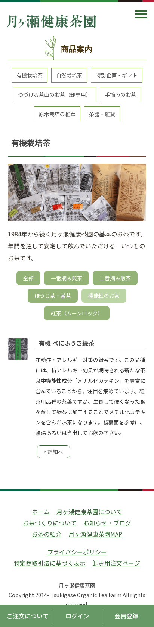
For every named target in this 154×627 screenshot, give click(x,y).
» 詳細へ (53, 451)
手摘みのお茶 (120, 94)
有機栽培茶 (29, 75)
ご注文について (28, 615)
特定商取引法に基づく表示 (50, 562)
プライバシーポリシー (77, 551)
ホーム (41, 511)
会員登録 (126, 615)
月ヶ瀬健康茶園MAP (95, 533)
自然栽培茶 (69, 75)
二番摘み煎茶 (115, 278)
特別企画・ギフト (117, 75)
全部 (28, 278)
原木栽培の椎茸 (57, 114)
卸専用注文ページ (116, 562)
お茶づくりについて (50, 522)
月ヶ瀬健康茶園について (89, 511)
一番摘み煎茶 (66, 278)
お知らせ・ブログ (107, 522)
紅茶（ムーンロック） (77, 313)
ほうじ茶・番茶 (52, 295)
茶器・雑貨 (102, 114)
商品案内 (76, 49)
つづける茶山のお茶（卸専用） (54, 94)
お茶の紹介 (47, 533)
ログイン (77, 615)
